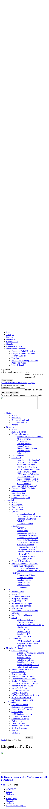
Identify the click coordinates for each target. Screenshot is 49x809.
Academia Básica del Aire (22, 686)
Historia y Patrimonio (15, 648)
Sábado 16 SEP (23, 634)
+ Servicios (11, 702)
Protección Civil (18, 723)
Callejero (10, 794)
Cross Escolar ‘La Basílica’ (28, 462)
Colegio (9, 344)
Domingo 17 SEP (24, 636)
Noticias (14, 415)
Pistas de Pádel (17, 365)
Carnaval (15, 512)
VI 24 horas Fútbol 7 (25, 476)
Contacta (10, 801)
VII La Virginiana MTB (27, 472)
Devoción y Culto (18, 674)
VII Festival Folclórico (26, 620)
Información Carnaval (26, 514)
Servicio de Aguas (19, 728)
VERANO (16, 573)
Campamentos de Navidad (28, 547)
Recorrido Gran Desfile (26, 519)
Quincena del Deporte (20, 498)
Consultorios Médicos (20, 716)
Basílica (9, 337)
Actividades (16, 418)
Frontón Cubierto (18, 356)
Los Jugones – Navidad (26, 549)
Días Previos (22, 627)
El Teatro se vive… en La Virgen (30, 625)
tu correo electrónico (33, 390)
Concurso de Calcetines (26, 533)
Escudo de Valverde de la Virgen (25, 683)
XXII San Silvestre (24, 559)
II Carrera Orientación (26, 556)
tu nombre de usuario (34, 374)
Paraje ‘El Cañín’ (18, 601)
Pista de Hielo (22, 530)
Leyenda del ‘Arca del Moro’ (23, 679)
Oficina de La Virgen (20, 719)
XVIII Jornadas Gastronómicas (29, 641)
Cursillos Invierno (24, 443)
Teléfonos (10, 803)
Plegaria (14, 425)
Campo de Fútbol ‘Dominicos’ (24, 486)
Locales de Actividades (21, 596)
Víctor (3, 785)
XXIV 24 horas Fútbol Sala (28, 469)
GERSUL (15, 733)
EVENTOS (16, 458)
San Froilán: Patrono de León (23, 681)
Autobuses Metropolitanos (22, 707)
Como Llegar (11, 799)
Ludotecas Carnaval (25, 523)
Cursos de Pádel (23, 582)
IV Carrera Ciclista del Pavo (28, 542)
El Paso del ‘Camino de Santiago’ (31, 653)
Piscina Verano (23, 446)
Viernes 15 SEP (23, 632)
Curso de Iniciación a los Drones (30, 570)
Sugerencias (11, 796)
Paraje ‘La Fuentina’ (19, 599)
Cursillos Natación (24, 580)
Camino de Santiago (19, 650)
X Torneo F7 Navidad (26, 554)
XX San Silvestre (24, 483)
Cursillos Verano (23, 451)
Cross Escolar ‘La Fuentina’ (28, 460)
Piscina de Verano (18, 363)
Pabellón (15, 358)
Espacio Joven (17, 507)
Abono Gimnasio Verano (27, 448)
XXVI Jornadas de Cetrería (28, 479)
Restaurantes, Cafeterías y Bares (24, 610)
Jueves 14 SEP (23, 629)
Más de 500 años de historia (22, 676)
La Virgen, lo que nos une (22, 700)
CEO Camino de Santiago (22, 714)
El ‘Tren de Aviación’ (20, 690)
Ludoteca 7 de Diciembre (27, 538)
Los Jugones (22, 587)
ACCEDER (11, 789)
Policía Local (16, 721)
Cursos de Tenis (23, 585)
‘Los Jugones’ (17, 505)
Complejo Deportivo (19, 434)
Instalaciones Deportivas (16, 349)
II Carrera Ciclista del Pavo (28, 481)
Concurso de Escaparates (27, 535)
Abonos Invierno (24, 439)
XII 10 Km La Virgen (26, 465)
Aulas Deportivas (18, 432)
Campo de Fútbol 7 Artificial (23, 353)
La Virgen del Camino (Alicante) (25, 695)
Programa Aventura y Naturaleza (24, 563)
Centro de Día (12, 342)
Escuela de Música (14, 346)
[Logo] (19, 408)
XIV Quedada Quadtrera (27, 467)
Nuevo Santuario (18, 672)
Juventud (10, 500)
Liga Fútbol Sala (18, 493)
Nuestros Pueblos (18, 594)
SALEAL (15, 730)
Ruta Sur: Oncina (24, 657)
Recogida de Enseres (20, 726)
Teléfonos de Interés (19, 704)
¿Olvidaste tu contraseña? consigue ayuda (18, 382)
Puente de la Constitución (27, 540)
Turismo (9, 589)
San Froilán (16, 639)
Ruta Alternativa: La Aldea (28, 664)
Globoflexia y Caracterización (29, 516)
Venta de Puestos (24, 646)
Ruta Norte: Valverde (25, 660)
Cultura (9, 413)
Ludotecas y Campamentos (28, 568)
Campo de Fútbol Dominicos (23, 351)
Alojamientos (16, 608)
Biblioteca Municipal (20, 420)
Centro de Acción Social (21, 709)
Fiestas (14, 617)
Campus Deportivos (25, 577)
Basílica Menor (17, 592)
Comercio (15, 613)
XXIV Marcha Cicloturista (28, 474)
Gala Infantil (22, 521)
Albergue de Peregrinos (21, 606)
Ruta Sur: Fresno (24, 655)
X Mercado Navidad (25, 545)
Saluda (9, 791)
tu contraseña (30, 377)
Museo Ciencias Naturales (22, 615)
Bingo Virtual (17, 509)
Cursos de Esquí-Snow (20, 561)
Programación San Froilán (27, 643)
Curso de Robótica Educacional (30, 552)
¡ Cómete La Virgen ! (25, 622)
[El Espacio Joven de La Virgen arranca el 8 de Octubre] (22, 772)
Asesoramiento (23, 441)
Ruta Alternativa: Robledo (27, 667)
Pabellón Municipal (19, 495)
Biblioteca (10, 339)
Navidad (15, 526)
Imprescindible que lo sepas (22, 669)
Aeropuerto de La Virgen (21, 603)
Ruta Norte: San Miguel (26, 662)
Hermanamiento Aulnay (21, 697)
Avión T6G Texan (19, 688)
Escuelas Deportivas (19, 455)
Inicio (8, 332)
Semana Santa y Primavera (22, 566)
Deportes (10, 427)
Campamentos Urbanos (26, 575)
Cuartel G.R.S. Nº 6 (19, 693)
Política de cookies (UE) (16, 806)
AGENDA (21, 528)
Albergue (10, 335)
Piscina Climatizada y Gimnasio (24, 360)
